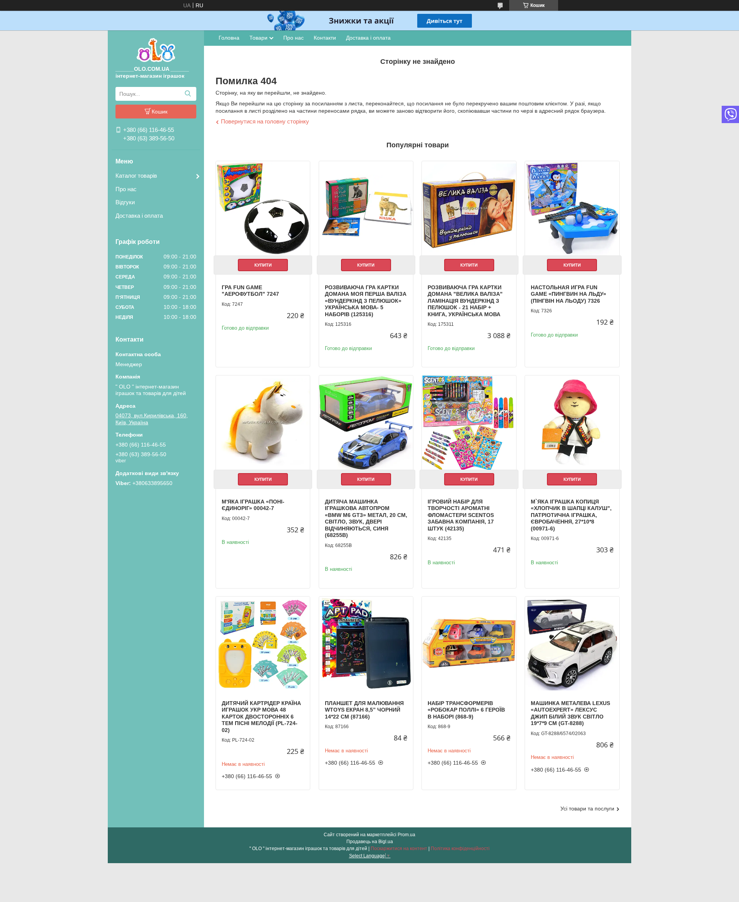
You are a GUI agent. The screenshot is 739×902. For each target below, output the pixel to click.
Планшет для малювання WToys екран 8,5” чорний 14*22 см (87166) (364, 710)
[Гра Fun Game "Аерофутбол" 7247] (263, 208)
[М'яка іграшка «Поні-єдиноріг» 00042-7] (263, 422)
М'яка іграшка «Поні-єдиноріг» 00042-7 (253, 505)
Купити (263, 265)
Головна (229, 38)
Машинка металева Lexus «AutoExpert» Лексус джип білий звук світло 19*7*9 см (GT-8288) (570, 713)
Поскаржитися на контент (399, 848)
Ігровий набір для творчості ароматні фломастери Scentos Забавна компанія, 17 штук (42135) (461, 515)
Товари (258, 38)
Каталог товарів (136, 175)
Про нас (126, 189)
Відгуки (125, 202)
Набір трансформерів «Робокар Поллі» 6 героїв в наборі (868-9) (466, 710)
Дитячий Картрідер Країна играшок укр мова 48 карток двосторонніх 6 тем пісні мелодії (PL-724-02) (261, 716)
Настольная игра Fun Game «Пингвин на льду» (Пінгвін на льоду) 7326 (568, 294)
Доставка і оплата (139, 215)
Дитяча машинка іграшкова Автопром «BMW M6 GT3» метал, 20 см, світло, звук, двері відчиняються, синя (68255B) (366, 519)
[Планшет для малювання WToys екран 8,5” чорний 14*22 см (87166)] (366, 643)
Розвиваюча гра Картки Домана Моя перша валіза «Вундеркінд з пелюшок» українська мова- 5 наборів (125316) (365, 300)
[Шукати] (187, 94)
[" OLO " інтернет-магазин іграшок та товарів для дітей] (156, 50)
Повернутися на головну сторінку (265, 121)
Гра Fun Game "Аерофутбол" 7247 (250, 290)
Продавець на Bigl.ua (369, 841)
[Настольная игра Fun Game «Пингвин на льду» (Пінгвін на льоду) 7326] (572, 208)
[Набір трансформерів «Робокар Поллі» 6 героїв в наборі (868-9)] (469, 643)
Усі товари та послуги (587, 808)
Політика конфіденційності (460, 848)
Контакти (325, 38)
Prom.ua (406, 834)
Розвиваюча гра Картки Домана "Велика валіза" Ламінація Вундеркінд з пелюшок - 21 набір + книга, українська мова (465, 300)
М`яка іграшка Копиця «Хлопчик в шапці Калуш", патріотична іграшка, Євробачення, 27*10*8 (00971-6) (571, 515)
